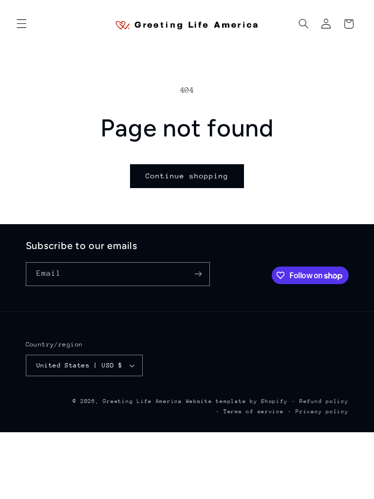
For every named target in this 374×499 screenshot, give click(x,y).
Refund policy (324, 401)
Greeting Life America (142, 401)
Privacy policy (322, 411)
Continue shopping (187, 176)
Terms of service (254, 411)
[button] (21, 24)
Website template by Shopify (237, 401)
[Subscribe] (198, 274)
